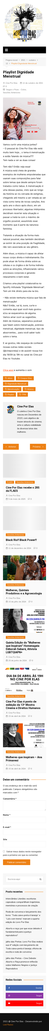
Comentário (9, 798)
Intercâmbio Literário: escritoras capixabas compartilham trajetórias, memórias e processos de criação (23, 902)
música (30, 389)
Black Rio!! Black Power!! (21, 540)
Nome (6, 815)
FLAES (10, 482)
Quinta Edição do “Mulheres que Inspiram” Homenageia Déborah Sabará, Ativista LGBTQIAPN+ (23, 647)
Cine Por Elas (11, 83)
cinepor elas (26, 378)
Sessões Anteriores (11, 92)
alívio (10, 378)
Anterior (12, 446)
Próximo (37, 446)
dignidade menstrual (17, 384)
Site (5, 839)
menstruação (13, 389)
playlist (11, 394)
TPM (24, 394)
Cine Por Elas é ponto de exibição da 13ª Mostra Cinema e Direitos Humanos (23, 705)
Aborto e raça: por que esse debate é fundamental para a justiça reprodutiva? (24, 932)
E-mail (7, 827)
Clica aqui (8, 370)
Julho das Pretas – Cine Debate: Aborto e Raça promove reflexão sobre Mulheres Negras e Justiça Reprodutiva (22, 963)
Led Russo (8, 1024)
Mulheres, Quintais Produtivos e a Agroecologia (24, 592)
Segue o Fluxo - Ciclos (16, 89)
